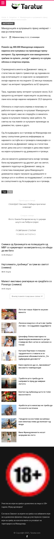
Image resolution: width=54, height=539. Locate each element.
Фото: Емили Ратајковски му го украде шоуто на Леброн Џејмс (27, 218)
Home (3, 17)
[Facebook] (27, 536)
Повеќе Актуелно (26, 234)
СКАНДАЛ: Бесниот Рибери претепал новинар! (27, 203)
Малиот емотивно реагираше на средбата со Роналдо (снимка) (26, 283)
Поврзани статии (26, 230)
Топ (10, 192)
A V (5, 37)
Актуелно (13, 17)
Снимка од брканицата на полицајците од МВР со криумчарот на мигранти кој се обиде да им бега (26, 247)
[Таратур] (27, 3)
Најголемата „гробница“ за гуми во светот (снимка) (25, 266)
